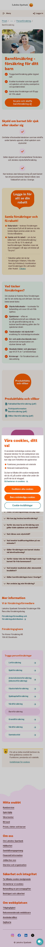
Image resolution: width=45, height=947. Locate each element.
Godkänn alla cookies (22, 489)
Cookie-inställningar (22, 505)
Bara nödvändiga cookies (22, 497)
